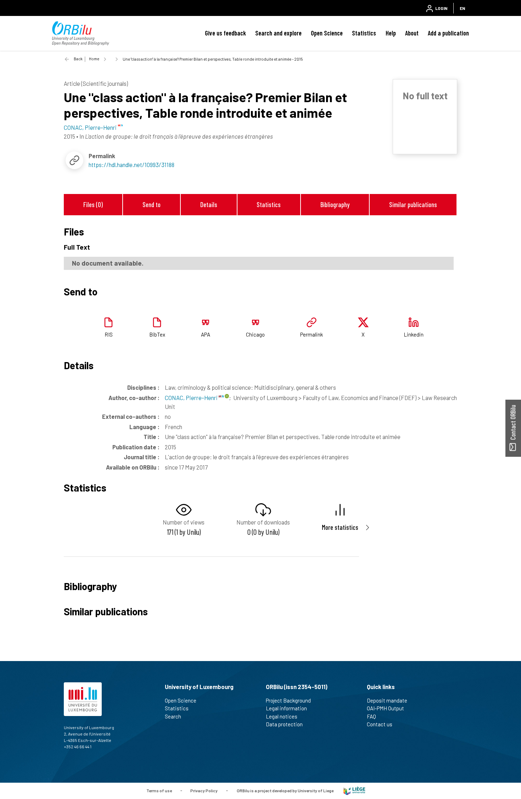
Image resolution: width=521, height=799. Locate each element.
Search (173, 716)
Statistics (364, 33)
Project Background (288, 700)
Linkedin (414, 334)
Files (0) (93, 204)
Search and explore (278, 33)
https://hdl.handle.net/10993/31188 (131, 164)
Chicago (255, 334)
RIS (109, 334)
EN (462, 8)
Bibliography (334, 204)
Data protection (284, 724)
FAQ (371, 716)
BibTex (157, 334)
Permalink (311, 334)
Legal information (286, 708)
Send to (151, 204)
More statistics (340, 527)
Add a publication (448, 33)
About (412, 33)
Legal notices (281, 716)
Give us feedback (225, 33)
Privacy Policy (204, 790)
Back (78, 58)
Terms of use (159, 790)
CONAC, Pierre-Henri (192, 397)
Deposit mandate (387, 700)
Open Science (327, 33)
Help (391, 33)
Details (208, 204)
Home (94, 58)
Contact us (379, 724)
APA (205, 334)
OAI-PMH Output (385, 708)
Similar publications (413, 204)
